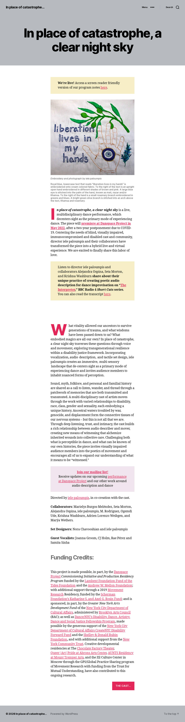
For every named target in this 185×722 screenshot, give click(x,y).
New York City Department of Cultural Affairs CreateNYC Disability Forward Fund (89, 630)
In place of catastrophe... (25, 7)
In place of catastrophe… (31, 713)
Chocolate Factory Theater (95, 648)
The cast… (123, 685)
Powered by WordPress (64, 713)
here (104, 88)
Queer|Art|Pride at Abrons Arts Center (79, 653)
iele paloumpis (78, 498)
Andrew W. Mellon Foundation (110, 585)
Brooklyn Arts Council (115, 612)
